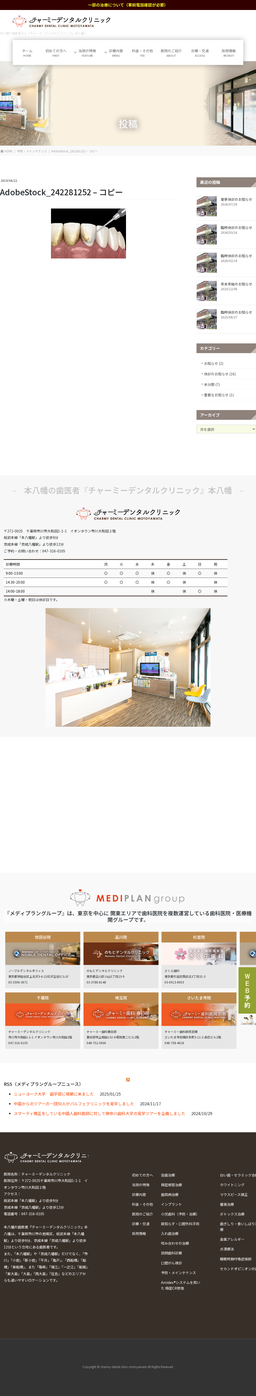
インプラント (171, 1204)
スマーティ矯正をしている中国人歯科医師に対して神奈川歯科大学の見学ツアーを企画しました (99, 1113)
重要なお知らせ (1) (219, 394)
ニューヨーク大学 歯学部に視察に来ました (54, 1094)
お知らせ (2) (213, 363)
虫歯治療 (168, 1174)
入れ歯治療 (169, 1233)
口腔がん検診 (171, 1262)
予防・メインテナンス (178, 1272)
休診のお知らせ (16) (220, 373)
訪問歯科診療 (171, 1252)
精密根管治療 (171, 1184)
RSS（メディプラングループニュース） (44, 1084)
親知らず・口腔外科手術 (180, 1223)
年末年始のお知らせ (236, 283)
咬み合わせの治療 (175, 1243)
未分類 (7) (212, 384)
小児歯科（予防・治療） (180, 1213)
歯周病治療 (169, 1194)
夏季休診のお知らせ (236, 199)
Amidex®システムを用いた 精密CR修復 (180, 1285)
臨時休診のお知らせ (236, 227)
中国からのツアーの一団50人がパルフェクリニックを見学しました (74, 1104)
